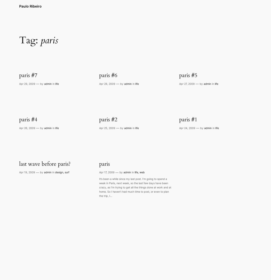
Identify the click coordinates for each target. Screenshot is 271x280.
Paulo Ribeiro (30, 6)
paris (104, 164)
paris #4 (28, 119)
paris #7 (28, 75)
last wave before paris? (45, 164)
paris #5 (188, 75)
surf (67, 172)
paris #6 (108, 75)
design (59, 172)
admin (48, 83)
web (142, 172)
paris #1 (188, 119)
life (57, 83)
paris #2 (108, 119)
